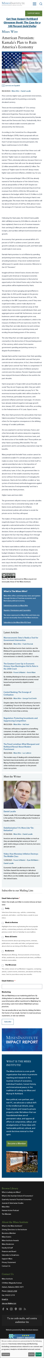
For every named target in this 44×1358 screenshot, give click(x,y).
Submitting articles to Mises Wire (16, 606)
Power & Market (19, 672)
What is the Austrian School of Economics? (17, 1196)
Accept (38, 1354)
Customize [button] (5, 1354)
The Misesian (10, 965)
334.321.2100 (12, 1291)
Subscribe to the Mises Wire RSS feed (17, 622)
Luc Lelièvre (27, 753)
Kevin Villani (31, 672)
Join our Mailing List (9, 1303)
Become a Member (17, 1144)
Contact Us (6, 1266)
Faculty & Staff (7, 1248)
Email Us (5, 1299)
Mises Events (6, 1237)
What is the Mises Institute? (12, 1226)
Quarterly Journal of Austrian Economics (16, 1200)
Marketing (6, 992)
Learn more (14, 1004)
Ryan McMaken (32, 860)
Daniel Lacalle (26, 91)
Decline (31, 1354)
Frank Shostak (28, 644)
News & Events (11, 937)
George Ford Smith (30, 698)
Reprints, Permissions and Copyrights (17, 610)
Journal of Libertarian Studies (12, 1203)
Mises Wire (10, 32)
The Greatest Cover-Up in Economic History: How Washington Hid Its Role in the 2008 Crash (21, 666)
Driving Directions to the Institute (14, 1230)
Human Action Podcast (10, 1210)
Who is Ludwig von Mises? (11, 1192)
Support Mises (34, 13)
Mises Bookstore (8, 1244)
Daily (7, 908)
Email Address (8, 981)
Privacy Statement (9, 1262)
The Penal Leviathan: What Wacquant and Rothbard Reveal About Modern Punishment (21, 747)
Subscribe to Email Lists (10, 1255)
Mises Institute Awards (10, 1241)
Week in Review (11, 922)
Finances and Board (9, 1251)
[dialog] (22, 1348)
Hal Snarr (26, 724)
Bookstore (9, 951)
